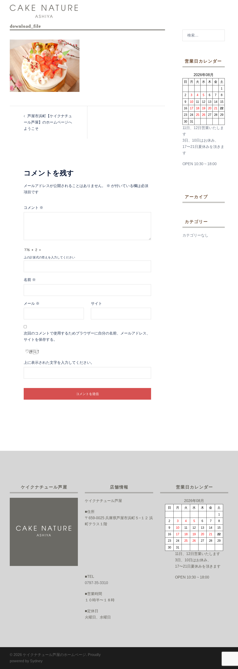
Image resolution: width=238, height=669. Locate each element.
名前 (30, 280)
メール (32, 303)
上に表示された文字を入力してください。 (59, 363)
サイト (96, 303)
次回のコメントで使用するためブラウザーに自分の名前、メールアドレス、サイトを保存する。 (87, 336)
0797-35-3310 (96, 583)
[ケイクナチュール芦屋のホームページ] (44, 11)
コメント (33, 208)
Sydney (36, 661)
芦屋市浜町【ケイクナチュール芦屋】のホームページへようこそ (48, 122)
